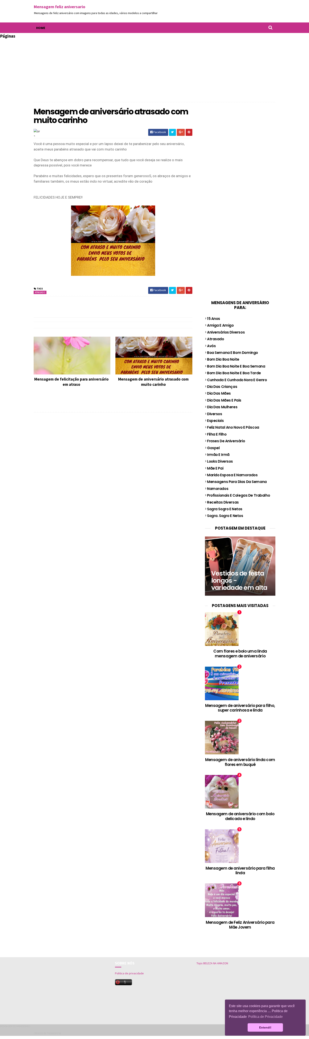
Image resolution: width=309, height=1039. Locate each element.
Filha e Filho (216, 434)
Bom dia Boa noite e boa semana (236, 366)
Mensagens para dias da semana (237, 481)
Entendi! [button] (265, 1027)
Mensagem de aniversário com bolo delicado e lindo (240, 816)
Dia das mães (219, 393)
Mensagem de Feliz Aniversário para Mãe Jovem (240, 925)
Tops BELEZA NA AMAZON (212, 963)
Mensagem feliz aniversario (59, 6)
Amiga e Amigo (220, 325)
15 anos (213, 318)
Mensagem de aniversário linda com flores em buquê (240, 762)
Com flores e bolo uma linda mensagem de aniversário (240, 653)
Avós (211, 345)
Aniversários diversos (226, 332)
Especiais (215, 420)
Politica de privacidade (129, 973)
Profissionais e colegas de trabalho (238, 495)
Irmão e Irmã (218, 454)
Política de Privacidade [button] (265, 1016)
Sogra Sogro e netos (224, 509)
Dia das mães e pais (224, 400)
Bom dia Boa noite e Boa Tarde (234, 373)
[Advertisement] (154, 68)
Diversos (214, 413)
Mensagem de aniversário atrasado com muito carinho (153, 382)
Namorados (217, 488)
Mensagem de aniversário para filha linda (240, 870)
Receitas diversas (223, 502)
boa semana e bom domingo (232, 352)
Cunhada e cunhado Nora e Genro (237, 379)
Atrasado (40, 292)
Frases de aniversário (226, 441)
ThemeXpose (54, 1033)
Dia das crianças (222, 386)
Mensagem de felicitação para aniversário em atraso (71, 382)
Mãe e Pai (215, 468)
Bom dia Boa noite (223, 359)
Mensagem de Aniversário (15, 1026)
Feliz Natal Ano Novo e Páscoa (233, 427)
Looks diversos (220, 461)
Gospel (213, 447)
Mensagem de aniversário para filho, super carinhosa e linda (240, 708)
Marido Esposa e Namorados (232, 475)
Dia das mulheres (222, 407)
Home (40, 28)
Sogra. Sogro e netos (225, 515)
